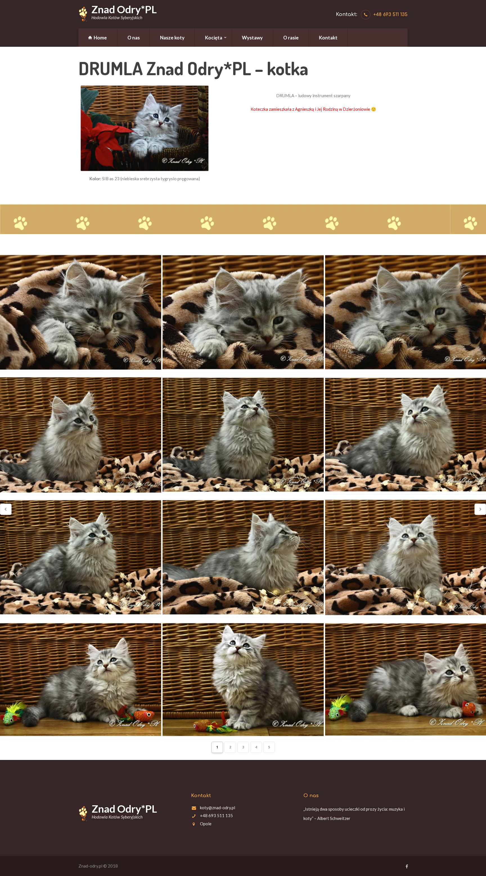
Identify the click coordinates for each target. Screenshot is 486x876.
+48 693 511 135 (390, 14)
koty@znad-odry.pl (217, 807)
